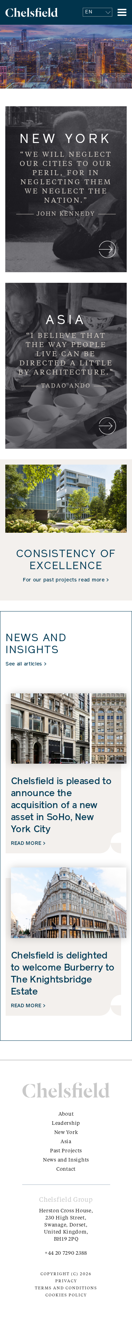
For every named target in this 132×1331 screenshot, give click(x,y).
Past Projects (66, 1150)
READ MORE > (28, 843)
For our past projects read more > (66, 580)
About (66, 1114)
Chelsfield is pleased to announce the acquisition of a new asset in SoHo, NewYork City (61, 806)
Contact (66, 1169)
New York (66, 1132)
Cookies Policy (66, 1295)
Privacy (66, 1281)
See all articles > (26, 664)
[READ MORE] (66, 189)
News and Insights (66, 1160)
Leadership (66, 1123)
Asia (66, 1141)
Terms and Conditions (66, 1288)
